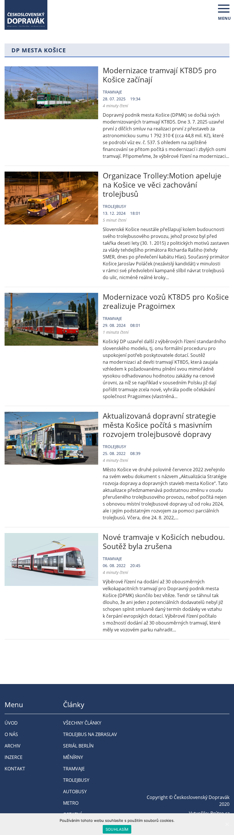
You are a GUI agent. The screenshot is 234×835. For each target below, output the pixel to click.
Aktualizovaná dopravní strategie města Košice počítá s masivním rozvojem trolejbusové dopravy (159, 425)
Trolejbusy (114, 206)
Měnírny (73, 757)
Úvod (11, 723)
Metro (70, 803)
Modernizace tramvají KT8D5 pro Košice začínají (160, 75)
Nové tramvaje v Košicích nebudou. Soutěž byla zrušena (164, 541)
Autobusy (75, 791)
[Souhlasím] (227, 824)
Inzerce (14, 757)
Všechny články (82, 723)
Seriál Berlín (78, 746)
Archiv (13, 746)
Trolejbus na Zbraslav (90, 734)
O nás (11, 734)
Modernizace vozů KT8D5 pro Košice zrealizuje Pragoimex (166, 301)
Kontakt (15, 769)
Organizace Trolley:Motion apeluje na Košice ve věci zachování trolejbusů (162, 184)
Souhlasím (117, 829)
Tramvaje (112, 92)
